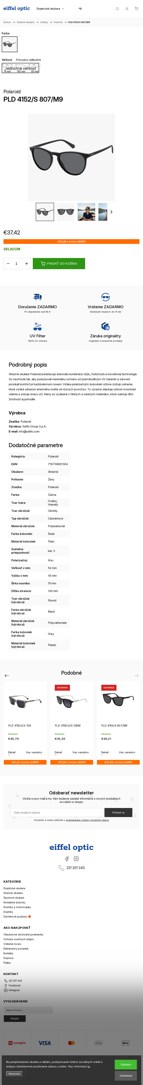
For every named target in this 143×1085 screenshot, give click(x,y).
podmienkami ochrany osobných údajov (87, 820)
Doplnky (8, 911)
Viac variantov (34, 752)
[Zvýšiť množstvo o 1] (26, 263)
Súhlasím (126, 1064)
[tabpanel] (25, 722)
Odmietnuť (126, 1075)
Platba (7, 962)
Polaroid (12, 91)
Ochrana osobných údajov (18, 939)
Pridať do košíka (62, 263)
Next (136, 675)
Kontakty (8, 953)
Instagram (76, 858)
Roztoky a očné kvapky (17, 907)
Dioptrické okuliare (14, 888)
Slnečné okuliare (13, 892)
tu (89, 1066)
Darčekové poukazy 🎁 (17, 916)
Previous (7, 675)
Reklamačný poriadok (16, 948)
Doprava (8, 958)
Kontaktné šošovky (14, 902)
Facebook (66, 858)
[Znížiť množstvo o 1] (8, 263)
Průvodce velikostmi (28, 60)
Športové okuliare (13, 897)
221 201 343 (75, 868)
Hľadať (14, 1018)
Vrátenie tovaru (12, 943)
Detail (12, 752)
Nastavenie (14, 1073)
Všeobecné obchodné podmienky (23, 934)
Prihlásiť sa (118, 812)
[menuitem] (50, 8)
